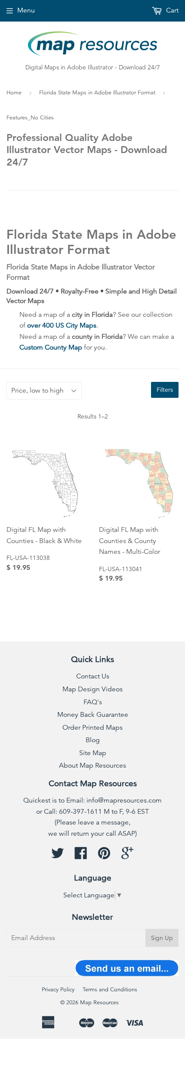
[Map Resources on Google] (127, 856)
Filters (165, 390)
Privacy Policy (58, 989)
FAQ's (92, 702)
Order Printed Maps (92, 727)
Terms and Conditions (110, 989)
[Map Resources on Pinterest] (104, 856)
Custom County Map (50, 347)
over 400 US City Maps (61, 325)
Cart (171, 10)
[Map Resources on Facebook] (80, 856)
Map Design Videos (92, 689)
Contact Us (92, 676)
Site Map (92, 753)
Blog (93, 740)
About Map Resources (92, 765)
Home (14, 92)
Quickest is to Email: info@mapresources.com (92, 800)
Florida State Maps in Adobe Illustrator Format (97, 92)
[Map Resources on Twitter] (57, 856)
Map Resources (99, 1002)
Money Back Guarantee (92, 714)
